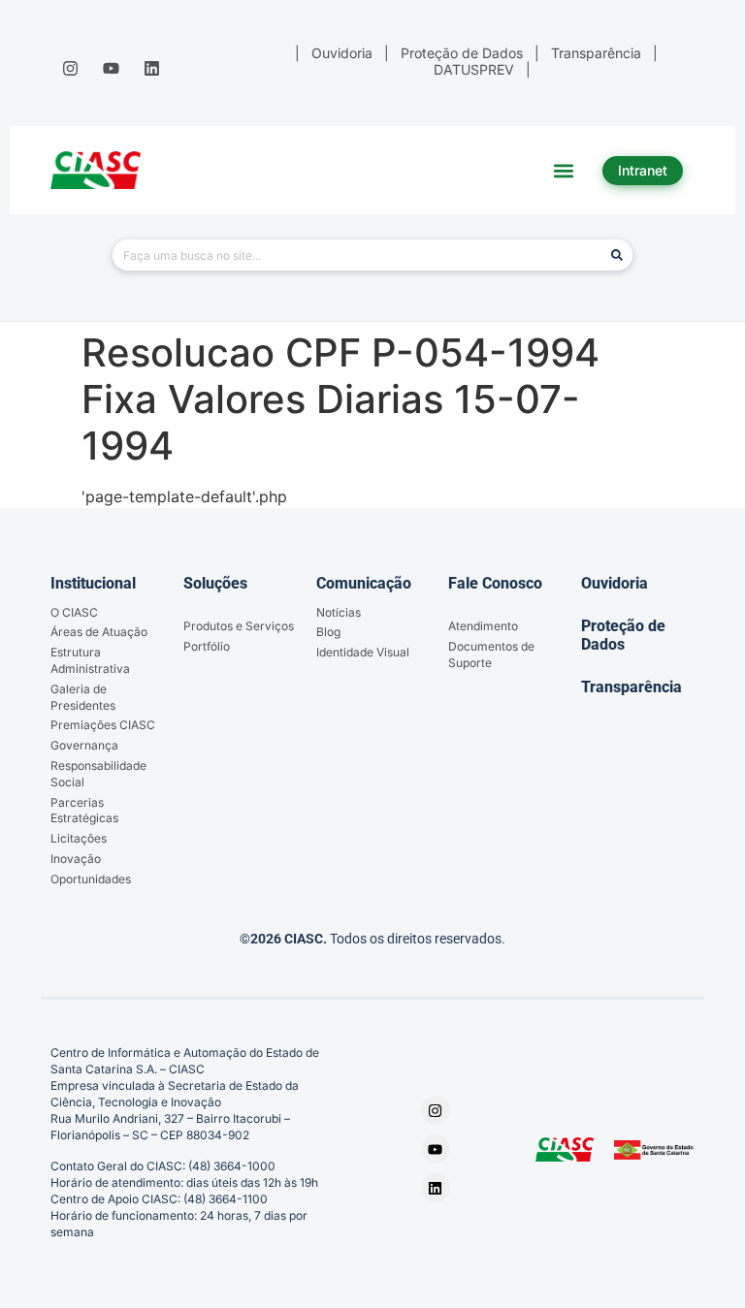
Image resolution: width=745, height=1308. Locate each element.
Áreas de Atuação (98, 631)
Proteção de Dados (623, 635)
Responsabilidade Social (98, 773)
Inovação (75, 858)
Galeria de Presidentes (82, 697)
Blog (328, 631)
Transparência (631, 687)
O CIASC (74, 612)
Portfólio (206, 646)
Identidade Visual (362, 652)
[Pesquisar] (616, 255)
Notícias (338, 612)
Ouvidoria (614, 583)
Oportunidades (90, 879)
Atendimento (483, 626)
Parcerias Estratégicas (84, 810)
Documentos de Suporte (491, 654)
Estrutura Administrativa (90, 660)
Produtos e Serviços (238, 626)
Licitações (78, 838)
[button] (564, 170)
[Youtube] (110, 68)
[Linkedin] (152, 68)
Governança (84, 745)
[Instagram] (70, 68)
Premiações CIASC (102, 725)
